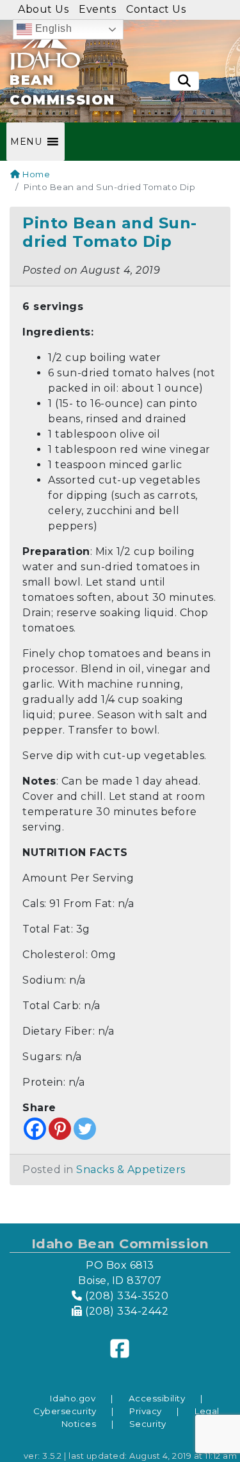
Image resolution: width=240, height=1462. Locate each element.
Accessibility (157, 1398)
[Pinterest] (60, 1129)
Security (147, 1424)
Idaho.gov (73, 1398)
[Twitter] (85, 1129)
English (52, 28)
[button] (26, 141)
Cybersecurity (65, 1411)
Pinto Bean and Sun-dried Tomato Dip (109, 232)
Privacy (145, 1411)
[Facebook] (35, 1129)
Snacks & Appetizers (131, 1169)
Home (35, 174)
